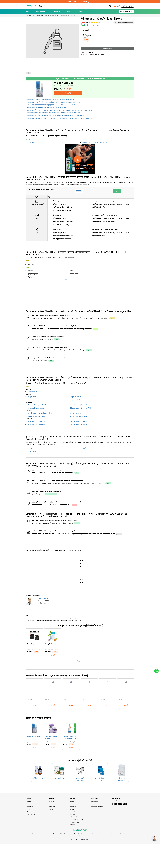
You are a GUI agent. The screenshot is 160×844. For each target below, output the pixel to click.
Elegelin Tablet (75, 400)
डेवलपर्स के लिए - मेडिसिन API (76, 822)
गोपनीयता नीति (52, 801)
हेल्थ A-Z (82, 11)
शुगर (31, 448)
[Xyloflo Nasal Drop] (39, 89)
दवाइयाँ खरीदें (72, 801)
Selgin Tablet (32, 397)
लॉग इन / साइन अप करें (126, 11)
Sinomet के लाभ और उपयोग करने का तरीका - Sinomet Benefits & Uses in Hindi (51, 99)
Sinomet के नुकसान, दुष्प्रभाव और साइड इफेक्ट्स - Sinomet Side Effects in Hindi (51, 105)
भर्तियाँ (28, 809)
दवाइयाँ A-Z (69, 11)
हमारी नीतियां (51, 798)
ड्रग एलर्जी (33, 451)
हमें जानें (29, 798)
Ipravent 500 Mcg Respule (78, 416)
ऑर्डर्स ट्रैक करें (73, 806)
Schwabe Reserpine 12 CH (79, 405)
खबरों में (28, 804)
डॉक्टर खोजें (72, 814)
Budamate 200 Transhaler (36, 424)
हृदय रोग (84, 448)
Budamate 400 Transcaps (78, 424)
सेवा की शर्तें (51, 804)
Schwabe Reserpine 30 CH (37, 405)
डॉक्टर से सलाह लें (73, 804)
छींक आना (85, 142)
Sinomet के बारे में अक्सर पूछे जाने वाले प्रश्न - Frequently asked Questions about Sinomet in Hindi (56, 115)
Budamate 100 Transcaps (78, 421)
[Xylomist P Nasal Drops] (53, 728)
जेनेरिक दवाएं (72, 809)
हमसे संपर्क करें (30, 806)
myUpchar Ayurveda (32, 814)
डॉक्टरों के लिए (94, 798)
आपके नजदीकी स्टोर (74, 812)
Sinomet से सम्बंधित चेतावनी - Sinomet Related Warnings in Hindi (47, 107)
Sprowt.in (29, 812)
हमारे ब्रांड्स (56, 11)
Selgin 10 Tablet (75, 397)
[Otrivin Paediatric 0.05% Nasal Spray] (71, 728)
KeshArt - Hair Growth (32, 817)
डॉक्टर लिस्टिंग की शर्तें (95, 804)
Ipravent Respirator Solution (37, 416)
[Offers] (110, 6)
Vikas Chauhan (43, 598)
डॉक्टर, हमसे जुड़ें (94, 801)
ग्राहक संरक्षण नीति (52, 809)
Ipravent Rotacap (75, 413)
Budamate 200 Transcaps (36, 421)
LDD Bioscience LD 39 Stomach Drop (40, 413)
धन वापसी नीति (52, 806)
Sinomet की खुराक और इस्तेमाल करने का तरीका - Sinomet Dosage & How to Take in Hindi (54, 102)
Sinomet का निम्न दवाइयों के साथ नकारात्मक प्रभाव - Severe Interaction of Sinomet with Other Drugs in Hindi (60, 110)
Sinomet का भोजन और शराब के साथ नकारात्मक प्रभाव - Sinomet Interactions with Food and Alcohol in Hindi (59, 118)
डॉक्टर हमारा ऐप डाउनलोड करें (97, 806)
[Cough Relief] (53, 635)
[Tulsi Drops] (34, 635)
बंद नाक (32, 142)
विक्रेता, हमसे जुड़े (73, 817)
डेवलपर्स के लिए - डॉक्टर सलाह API (77, 819)
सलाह (27, 11)
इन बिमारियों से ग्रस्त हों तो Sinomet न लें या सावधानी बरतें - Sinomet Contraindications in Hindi (55, 113)
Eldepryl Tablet (33, 400)
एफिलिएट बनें (72, 824)
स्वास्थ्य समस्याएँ (40, 11)
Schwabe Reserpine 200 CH (37, 408)
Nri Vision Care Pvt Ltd (92, 52)
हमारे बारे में (29, 801)
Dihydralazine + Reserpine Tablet (81, 408)
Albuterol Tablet (33, 391)
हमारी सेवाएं (72, 798)
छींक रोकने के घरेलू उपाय (100, 142)
